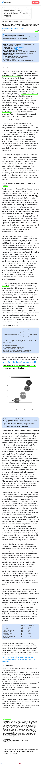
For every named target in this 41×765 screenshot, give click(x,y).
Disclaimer (22, 28)
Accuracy (10, 28)
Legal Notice (12, 751)
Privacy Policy (30, 751)
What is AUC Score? (19, 47)
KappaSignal (7, 2)
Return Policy (21, 751)
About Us (5, 749)
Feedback (14, 753)
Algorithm (5, 28)
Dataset (16, 28)
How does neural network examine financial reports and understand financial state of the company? (18, 659)
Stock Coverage (33, 749)
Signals (11, 749)
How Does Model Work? (21, 749)
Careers (6, 751)
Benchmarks (6, 753)
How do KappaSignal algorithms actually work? (19, 362)
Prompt (36, 2)
